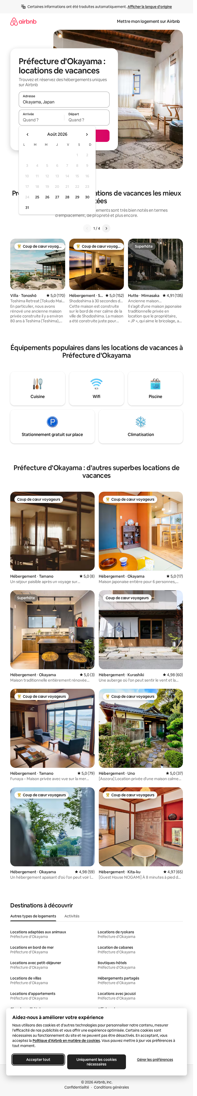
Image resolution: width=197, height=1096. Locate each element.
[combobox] (64, 102)
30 (87, 197)
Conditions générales (111, 1087)
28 (67, 197)
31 (27, 207)
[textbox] (41, 120)
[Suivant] (106, 228)
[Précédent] (87, 228)
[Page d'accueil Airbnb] (23, 21)
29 (77, 197)
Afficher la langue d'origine (149, 6)
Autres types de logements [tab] (33, 916)
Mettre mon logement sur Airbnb (148, 21)
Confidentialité (76, 1087)
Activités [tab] (72, 916)
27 (57, 197)
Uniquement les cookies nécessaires (96, 1061)
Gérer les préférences (155, 1059)
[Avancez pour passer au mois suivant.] (86, 134)
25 (37, 197)
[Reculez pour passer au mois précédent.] (27, 134)
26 (47, 197)
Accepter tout (38, 1059)
